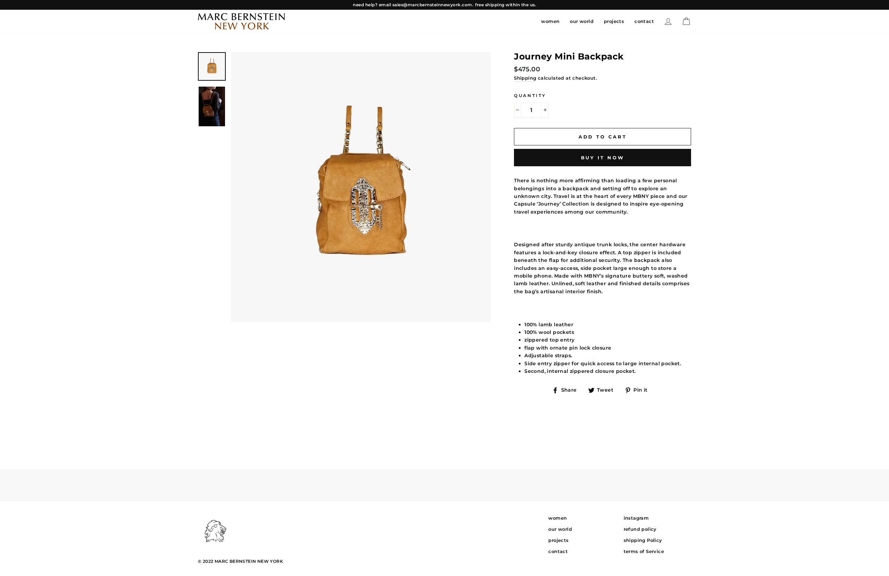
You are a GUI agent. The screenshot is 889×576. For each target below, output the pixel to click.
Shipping (525, 78)
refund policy (640, 529)
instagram (636, 518)
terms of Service (644, 551)
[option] (444, 5)
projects (614, 21)
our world (581, 21)
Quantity (530, 95)
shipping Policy (643, 540)
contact (644, 21)
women (550, 21)
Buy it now (602, 157)
